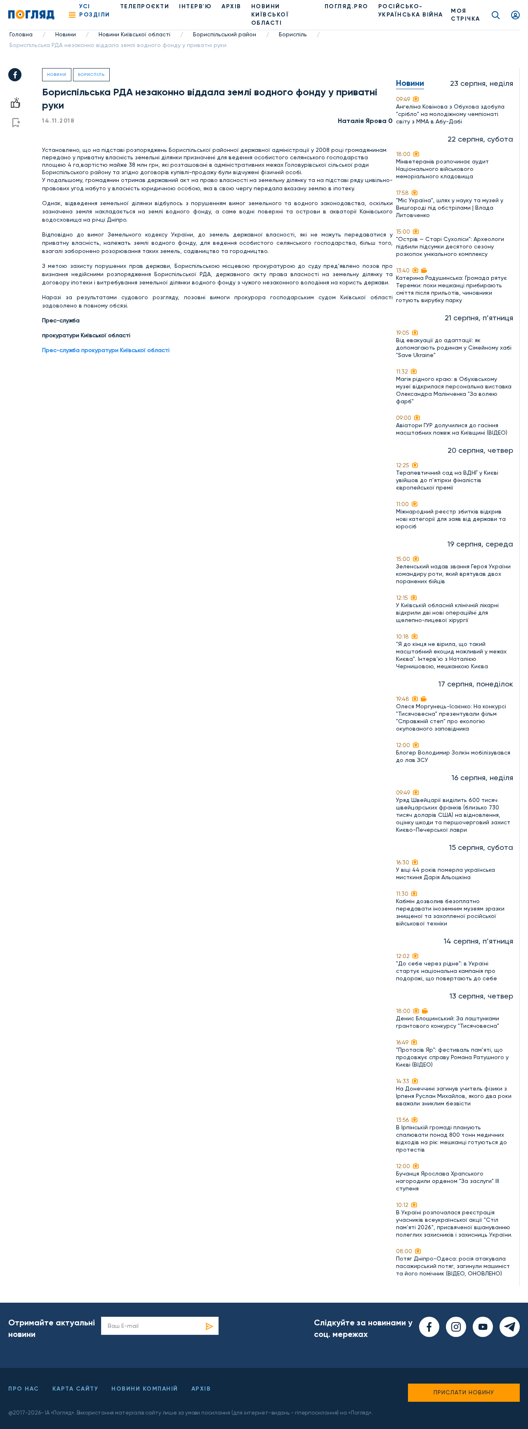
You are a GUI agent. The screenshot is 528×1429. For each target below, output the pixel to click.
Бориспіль (293, 34)
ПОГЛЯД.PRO (346, 6)
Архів (231, 6)
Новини (65, 34)
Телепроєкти (145, 6)
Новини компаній (144, 1388)
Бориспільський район (224, 34)
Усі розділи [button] (94, 10)
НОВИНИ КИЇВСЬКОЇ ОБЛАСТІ (270, 14)
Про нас (23, 1388)
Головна (21, 34)
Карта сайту (75, 1388)
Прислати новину (464, 1392)
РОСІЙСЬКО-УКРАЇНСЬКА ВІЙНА (410, 10)
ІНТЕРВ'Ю (195, 6)
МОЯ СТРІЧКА (465, 14)
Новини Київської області (134, 34)
